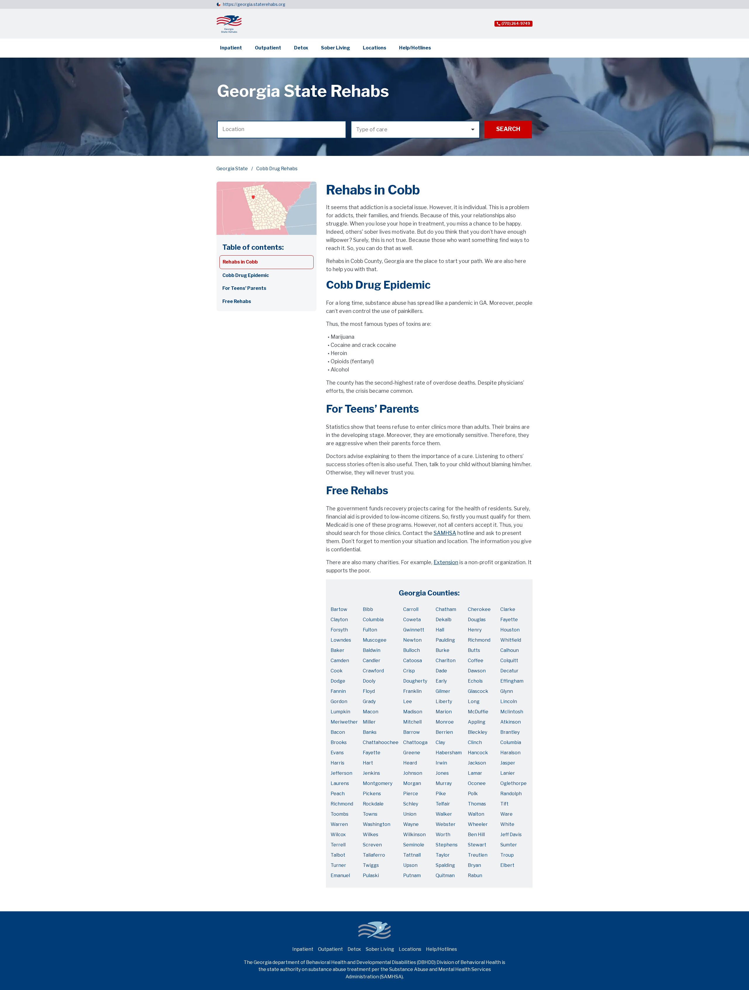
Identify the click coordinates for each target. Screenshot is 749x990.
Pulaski (371, 875)
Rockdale (373, 804)
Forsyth (339, 630)
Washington (376, 824)
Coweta (412, 619)
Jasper (507, 763)
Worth (443, 834)
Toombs (339, 814)
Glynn (506, 691)
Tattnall (412, 855)
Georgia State (232, 168)
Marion (444, 711)
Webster (446, 824)
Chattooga (415, 742)
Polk (473, 793)
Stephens (447, 845)
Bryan (474, 865)
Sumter (508, 845)
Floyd (369, 691)
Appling (476, 722)
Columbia (373, 619)
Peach (338, 793)
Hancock (478, 752)
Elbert (507, 865)
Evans (337, 752)
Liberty (444, 701)
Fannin (338, 691)
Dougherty (415, 681)
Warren (339, 824)
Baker (337, 650)
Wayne (411, 824)
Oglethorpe (513, 783)
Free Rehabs (236, 301)
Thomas (477, 804)
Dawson (477, 671)
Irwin (441, 763)
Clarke (507, 609)
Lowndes (341, 640)
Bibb (368, 609)
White (507, 824)
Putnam (412, 875)
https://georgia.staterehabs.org (254, 4)
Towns (370, 814)
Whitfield (510, 640)
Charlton (446, 660)
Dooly (369, 681)
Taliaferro (374, 855)
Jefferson (341, 773)
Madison (412, 711)
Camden (340, 660)
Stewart (477, 845)
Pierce (410, 793)
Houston (510, 630)
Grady (369, 701)
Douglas (477, 619)
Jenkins (371, 773)
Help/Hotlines (415, 48)
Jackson (477, 763)
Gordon (339, 701)
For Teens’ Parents (244, 288)
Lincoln (508, 701)
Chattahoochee (380, 742)
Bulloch (411, 650)
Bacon (338, 732)
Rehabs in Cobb (240, 262)
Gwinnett (413, 630)
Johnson (412, 773)
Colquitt (509, 660)
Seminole (413, 845)
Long (474, 701)
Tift (504, 804)
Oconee (477, 783)
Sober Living (335, 48)
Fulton (370, 630)
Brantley (510, 732)
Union (409, 814)
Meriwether (344, 722)
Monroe (445, 722)
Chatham (446, 609)
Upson (410, 865)
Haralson (510, 752)
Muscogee (374, 640)
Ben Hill (476, 834)
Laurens (340, 783)
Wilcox (338, 834)
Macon (370, 711)
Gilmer (443, 691)
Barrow (411, 732)
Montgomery (377, 783)
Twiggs (371, 865)
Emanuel (340, 875)
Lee (407, 701)
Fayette (509, 619)
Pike (441, 793)
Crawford (373, 671)
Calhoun (509, 650)
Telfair (443, 804)
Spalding (445, 865)
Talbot (338, 855)
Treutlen (477, 855)
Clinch (475, 742)
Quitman (445, 875)
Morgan (412, 783)
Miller (369, 722)
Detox (301, 48)
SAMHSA (445, 533)
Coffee (475, 660)
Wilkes (370, 834)
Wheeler (478, 824)
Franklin (412, 691)
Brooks (339, 742)
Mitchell (412, 722)
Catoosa (412, 660)
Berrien (444, 732)
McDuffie (478, 711)
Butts (474, 650)
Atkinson (510, 722)
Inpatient (231, 48)
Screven (372, 845)
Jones (442, 773)
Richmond (479, 640)
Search (508, 128)
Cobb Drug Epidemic (245, 275)
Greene (411, 752)
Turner (338, 865)
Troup (507, 855)
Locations (374, 48)
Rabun (475, 875)
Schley (410, 804)
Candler (371, 660)
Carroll (410, 609)
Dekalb (443, 619)
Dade (441, 671)
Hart (368, 763)
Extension (446, 562)
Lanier (507, 773)
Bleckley (477, 732)
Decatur (509, 671)
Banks (370, 732)
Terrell (338, 845)
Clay (440, 742)
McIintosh (511, 711)
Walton (476, 814)
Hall (440, 630)
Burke (442, 650)
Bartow (339, 609)
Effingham (511, 681)
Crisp (409, 671)
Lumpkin (340, 711)
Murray (444, 783)
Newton (412, 640)
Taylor (443, 855)
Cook (337, 671)
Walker (444, 814)
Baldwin (371, 650)
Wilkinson (414, 834)
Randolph (511, 793)
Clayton (339, 619)
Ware (506, 814)
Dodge (338, 681)
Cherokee (479, 609)
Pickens (372, 793)
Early (441, 681)
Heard (410, 763)
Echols (475, 681)
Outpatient (268, 48)
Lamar (475, 773)
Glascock (478, 691)
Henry (475, 630)
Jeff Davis (511, 834)
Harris (337, 763)
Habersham (449, 752)
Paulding (445, 640)
